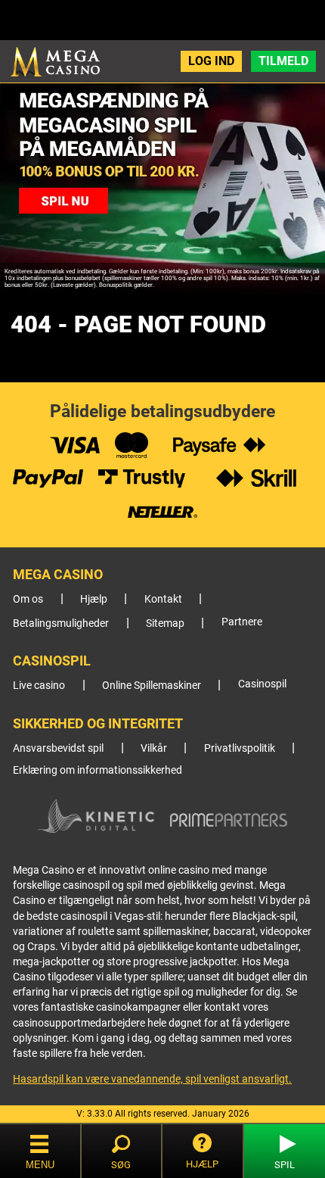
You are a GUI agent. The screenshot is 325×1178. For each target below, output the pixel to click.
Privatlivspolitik (239, 748)
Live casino (39, 685)
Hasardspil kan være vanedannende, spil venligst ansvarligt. (152, 1079)
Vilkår (154, 748)
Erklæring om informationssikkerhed (97, 770)
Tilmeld (283, 61)
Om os (28, 599)
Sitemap (165, 623)
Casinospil (262, 684)
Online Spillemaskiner (151, 685)
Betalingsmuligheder (61, 623)
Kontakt (163, 599)
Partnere (241, 621)
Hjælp (93, 599)
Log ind (211, 61)
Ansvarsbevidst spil (58, 748)
